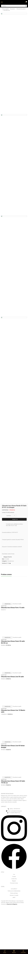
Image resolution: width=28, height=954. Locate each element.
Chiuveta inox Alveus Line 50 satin (12, 676)
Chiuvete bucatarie (21, 9)
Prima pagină (5, 9)
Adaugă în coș (15, 519)
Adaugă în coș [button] (7, 603)
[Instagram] (14, 842)
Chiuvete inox (6, 10)
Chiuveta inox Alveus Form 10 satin (12, 607)
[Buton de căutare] (26, 6)
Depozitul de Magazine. (12, 904)
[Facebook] (14, 869)
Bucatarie (12, 9)
